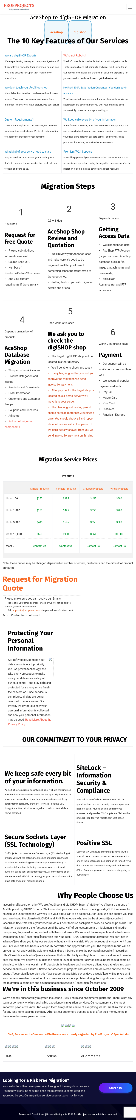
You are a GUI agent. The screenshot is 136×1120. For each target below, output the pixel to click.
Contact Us (39, 546)
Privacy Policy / (55, 1114)
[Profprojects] (19, 7)
